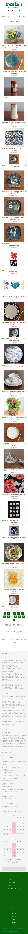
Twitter (14, 919)
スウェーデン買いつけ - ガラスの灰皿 (15, 470)
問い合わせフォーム (14, 879)
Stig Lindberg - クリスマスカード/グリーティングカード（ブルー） (15, 297)
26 (22, 613)
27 (4, 616)
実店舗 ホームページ (14, 904)
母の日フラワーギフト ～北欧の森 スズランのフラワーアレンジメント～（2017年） (15, 46)
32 (23, 616)
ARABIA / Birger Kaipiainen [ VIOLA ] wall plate (15, 538)
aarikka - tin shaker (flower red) (15, 97)
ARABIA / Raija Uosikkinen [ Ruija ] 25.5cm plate (15, 323)
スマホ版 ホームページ (14, 907)
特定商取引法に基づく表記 (14, 888)
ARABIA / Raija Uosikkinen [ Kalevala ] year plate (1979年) (15, 165)
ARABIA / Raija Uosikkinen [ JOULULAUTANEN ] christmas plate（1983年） (15, 365)
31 (19, 616)
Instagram (14, 916)
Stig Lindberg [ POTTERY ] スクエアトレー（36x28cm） (15, 149)
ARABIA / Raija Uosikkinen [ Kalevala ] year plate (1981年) (15, 192)
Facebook (14, 913)
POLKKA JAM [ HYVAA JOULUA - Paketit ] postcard (15, 521)
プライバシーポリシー (14, 891)
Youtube (14, 922)
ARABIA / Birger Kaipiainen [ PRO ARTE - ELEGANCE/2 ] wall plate (15, 564)
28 (8, 616)
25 (18, 613)
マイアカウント (14, 894)
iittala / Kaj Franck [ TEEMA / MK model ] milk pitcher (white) (15, 123)
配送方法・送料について (14, 885)
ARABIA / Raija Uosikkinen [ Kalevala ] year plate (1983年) (15, 218)
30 (15, 616)
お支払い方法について (14, 882)
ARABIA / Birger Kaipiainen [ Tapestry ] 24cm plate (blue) (15, 606)
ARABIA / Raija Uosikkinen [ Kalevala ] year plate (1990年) (15, 244)
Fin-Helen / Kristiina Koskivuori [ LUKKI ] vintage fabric (15, 495)
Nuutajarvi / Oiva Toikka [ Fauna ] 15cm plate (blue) (15, 72)
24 (14, 613)
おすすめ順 (9, 21)
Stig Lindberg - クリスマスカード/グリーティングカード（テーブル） (15, 270)
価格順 (15, 21)
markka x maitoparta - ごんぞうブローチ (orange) (15, 590)
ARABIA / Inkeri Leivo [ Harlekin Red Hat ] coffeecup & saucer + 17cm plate (15, 392)
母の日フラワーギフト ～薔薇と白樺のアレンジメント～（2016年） (15, 418)
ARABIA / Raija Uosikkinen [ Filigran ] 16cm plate (15, 444)
